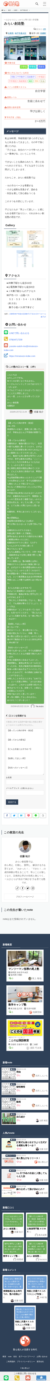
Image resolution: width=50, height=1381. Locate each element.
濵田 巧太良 (35, 1048)
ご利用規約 (10, 1361)
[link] (17, 888)
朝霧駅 (43, 33)
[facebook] (22, 888)
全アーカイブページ (27, 1356)
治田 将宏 (43, 1120)
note (10, 1356)
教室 (4, 1356)
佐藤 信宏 (43, 1149)
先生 (15, 1356)
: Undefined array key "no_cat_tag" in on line (9, 1074)
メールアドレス (20, 788)
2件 (44, 29)
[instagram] (33, 888)
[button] (37, 4)
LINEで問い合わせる (19, 333)
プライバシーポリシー (26, 1361)
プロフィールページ (25, 897)
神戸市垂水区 (20, 33)
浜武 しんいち (41, 1076)
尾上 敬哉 (37, 978)
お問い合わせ (42, 1356)
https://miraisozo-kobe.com (22, 356)
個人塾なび (43, 1162)
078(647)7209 (15, 339)
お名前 (9, 777)
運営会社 (40, 1361)
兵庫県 (11, 33)
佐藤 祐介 (38, 412)
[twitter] (28, 888)
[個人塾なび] (11, 4)
